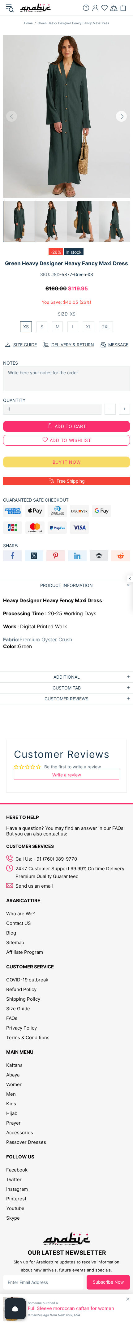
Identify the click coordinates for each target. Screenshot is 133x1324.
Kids (11, 1104)
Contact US (18, 923)
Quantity (14, 400)
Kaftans (14, 1065)
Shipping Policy (23, 999)
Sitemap (15, 942)
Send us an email (34, 886)
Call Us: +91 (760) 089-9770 (46, 859)
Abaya (12, 1075)
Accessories (19, 1132)
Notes (10, 363)
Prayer (13, 1123)
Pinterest (16, 1199)
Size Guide (18, 1009)
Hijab (11, 1113)
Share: (10, 545)
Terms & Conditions (27, 1037)
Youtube (15, 1208)
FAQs (11, 1018)
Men (11, 1094)
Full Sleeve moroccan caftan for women (71, 1308)
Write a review (66, 774)
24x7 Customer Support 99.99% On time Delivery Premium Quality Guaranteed (69, 872)
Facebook (17, 1170)
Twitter (14, 1179)
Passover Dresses (26, 1142)
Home (28, 23)
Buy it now (67, 462)
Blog (11, 933)
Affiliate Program (24, 952)
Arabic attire (35, 7)
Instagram (17, 1189)
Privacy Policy (21, 1028)
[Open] (15, 1308)
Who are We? (20, 914)
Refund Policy (21, 989)
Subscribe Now (108, 1282)
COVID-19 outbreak (27, 980)
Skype (13, 1218)
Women (14, 1084)
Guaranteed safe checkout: (36, 500)
